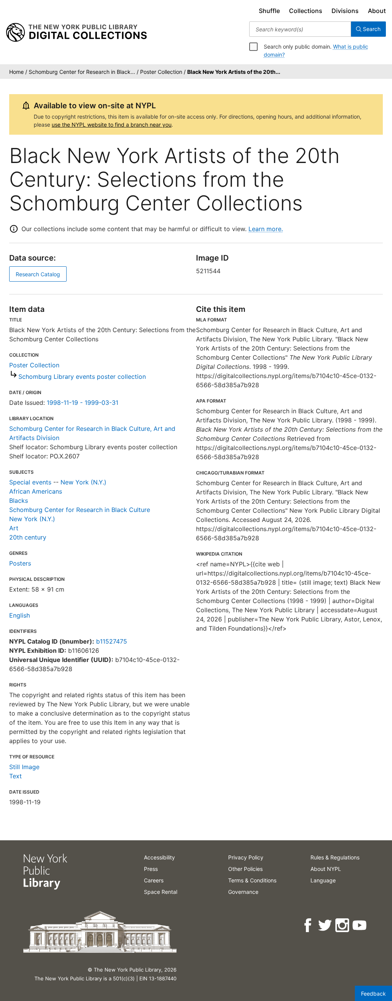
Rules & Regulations (334, 857)
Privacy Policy (245, 857)
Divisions (345, 11)
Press (151, 869)
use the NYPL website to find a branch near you (112, 124)
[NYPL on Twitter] (325, 925)
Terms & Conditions (252, 880)
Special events (30, 482)
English (19, 615)
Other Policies (245, 869)
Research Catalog (38, 274)
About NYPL (325, 869)
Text (15, 776)
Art (13, 528)
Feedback (373, 993)
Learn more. (265, 229)
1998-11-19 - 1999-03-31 (82, 402)
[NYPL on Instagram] (342, 925)
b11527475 (111, 641)
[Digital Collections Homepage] (76, 32)
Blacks (18, 500)
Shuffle (269, 11)
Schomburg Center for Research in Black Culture (79, 510)
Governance (243, 892)
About (377, 11)
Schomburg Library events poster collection (82, 376)
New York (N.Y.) (83, 482)
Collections (305, 11)
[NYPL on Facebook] (308, 925)
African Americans (35, 491)
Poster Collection (34, 365)
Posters (20, 563)
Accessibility (159, 857)
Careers (153, 880)
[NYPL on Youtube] (360, 925)
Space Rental (160, 892)
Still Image (24, 767)
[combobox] (300, 29)
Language (323, 880)
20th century (27, 537)
